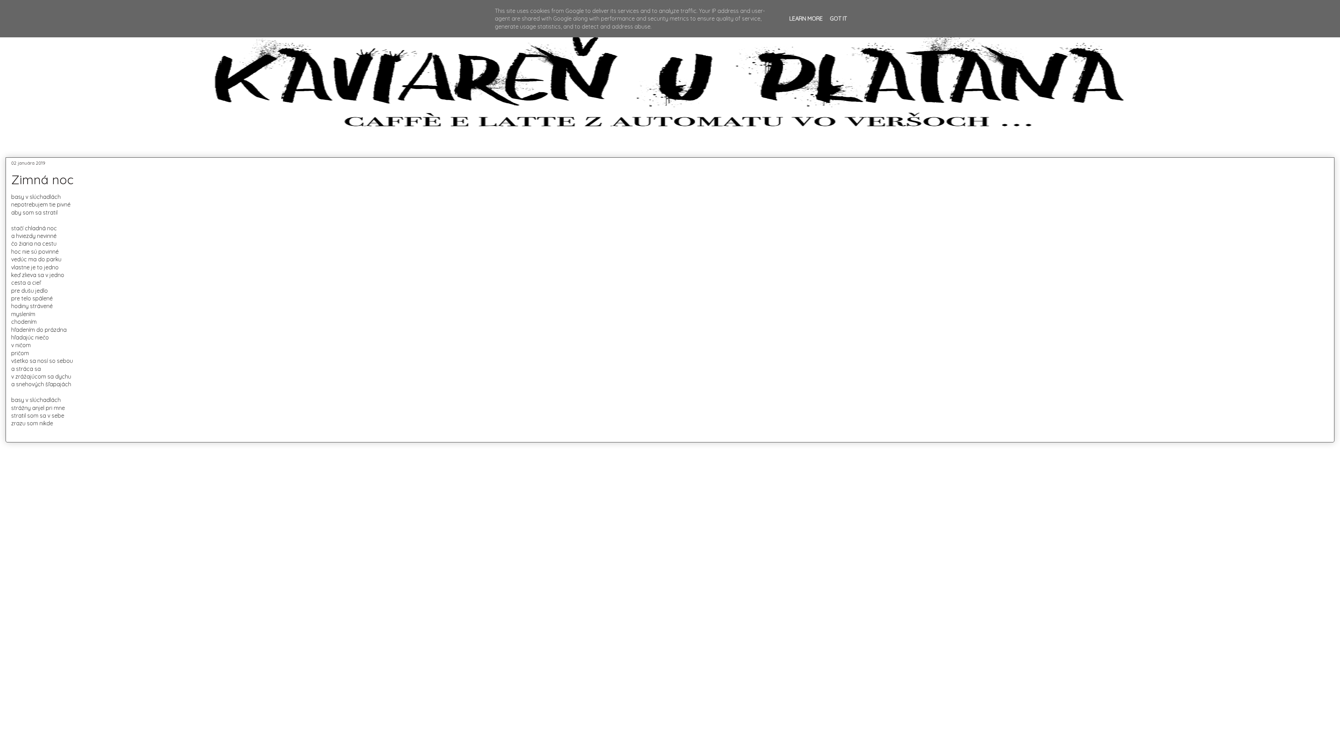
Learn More (806, 18)
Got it (838, 18)
